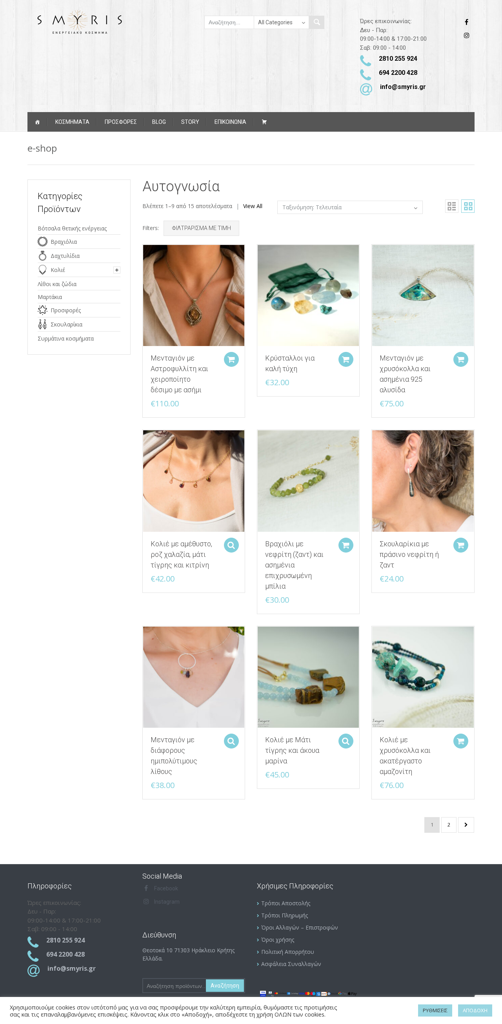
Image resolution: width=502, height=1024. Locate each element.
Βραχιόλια (64, 241)
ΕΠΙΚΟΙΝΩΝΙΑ (230, 122)
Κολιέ (58, 270)
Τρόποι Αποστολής (285, 903)
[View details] (193, 295)
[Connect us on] (468, 22)
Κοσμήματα (72, 122)
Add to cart (231, 359)
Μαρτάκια (50, 297)
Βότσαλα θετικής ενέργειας (72, 228)
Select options (231, 545)
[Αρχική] (37, 122)
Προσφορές (66, 310)
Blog (159, 122)
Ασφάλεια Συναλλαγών (291, 964)
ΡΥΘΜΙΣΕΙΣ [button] (435, 1010)
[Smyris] (79, 21)
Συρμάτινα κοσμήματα (66, 338)
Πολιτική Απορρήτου (287, 951)
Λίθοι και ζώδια (57, 284)
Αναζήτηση (225, 985)
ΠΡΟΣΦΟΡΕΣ (121, 122)
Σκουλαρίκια (66, 324)
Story (190, 122)
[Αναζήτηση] (316, 22)
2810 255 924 (398, 58)
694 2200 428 (398, 72)
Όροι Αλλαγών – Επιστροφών (299, 927)
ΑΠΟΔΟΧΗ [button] (475, 1010)
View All (252, 206)
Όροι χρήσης (277, 939)
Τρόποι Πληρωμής (284, 915)
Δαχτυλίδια (65, 255)
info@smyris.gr (403, 87)
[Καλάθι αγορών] (264, 122)
